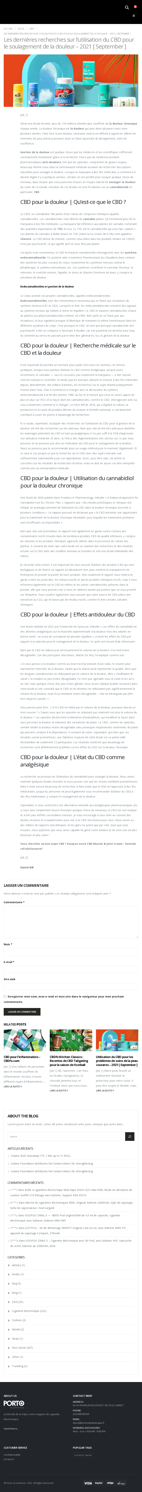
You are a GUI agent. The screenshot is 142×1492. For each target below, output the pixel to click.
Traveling (17, 1366)
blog (14, 1292)
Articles (16, 1265)
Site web (10, 979)
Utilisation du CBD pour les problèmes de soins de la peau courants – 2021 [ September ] (117, 1061)
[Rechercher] (129, 1136)
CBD (15, 1302)
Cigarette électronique (25, 1311)
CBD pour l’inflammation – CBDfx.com (22, 1059)
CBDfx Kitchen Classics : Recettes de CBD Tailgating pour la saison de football (69, 1061)
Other (15, 1357)
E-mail (9, 962)
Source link (27, 867)
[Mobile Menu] (134, 16)
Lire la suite (12, 1086)
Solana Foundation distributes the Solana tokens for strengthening (52, 1163)
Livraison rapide (83, 1455)
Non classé (19, 1347)
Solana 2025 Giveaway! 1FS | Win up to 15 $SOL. (41, 1155)
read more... (11, 1428)
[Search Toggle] (127, 7)
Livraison (9, 1459)
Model (16, 1329)
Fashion (17, 1320)
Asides (16, 1274)
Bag (14, 1283)
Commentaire (14, 902)
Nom (8, 944)
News (15, 1338)
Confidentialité (12, 1454)
